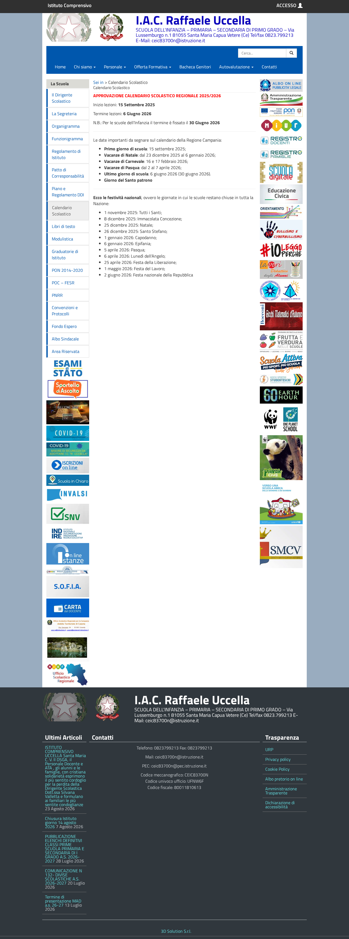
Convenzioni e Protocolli (65, 310)
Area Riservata (65, 351)
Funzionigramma (67, 138)
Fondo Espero (64, 326)
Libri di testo (63, 226)
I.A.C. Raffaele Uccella (193, 20)
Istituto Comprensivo (70, 5)
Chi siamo (83, 66)
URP (269, 749)
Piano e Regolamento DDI (68, 191)
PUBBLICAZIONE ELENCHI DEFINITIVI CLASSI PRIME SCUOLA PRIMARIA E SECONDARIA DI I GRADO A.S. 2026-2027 (64, 848)
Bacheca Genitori (195, 66)
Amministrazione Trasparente (281, 790)
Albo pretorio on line (284, 779)
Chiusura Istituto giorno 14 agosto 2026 (60, 822)
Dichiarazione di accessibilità (280, 804)
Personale (113, 66)
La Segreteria (64, 113)
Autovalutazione (235, 66)
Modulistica (62, 239)
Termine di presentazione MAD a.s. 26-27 (63, 901)
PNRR (57, 295)
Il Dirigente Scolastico (62, 98)
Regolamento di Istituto (66, 154)
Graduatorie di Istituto (65, 254)
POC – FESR (63, 282)
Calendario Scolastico (62, 210)
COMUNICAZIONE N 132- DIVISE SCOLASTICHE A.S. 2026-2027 (63, 876)
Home (60, 66)
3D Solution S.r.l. (176, 931)
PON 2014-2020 (67, 270)
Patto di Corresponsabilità (68, 172)
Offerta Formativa (151, 66)
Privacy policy (278, 759)
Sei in (98, 82)
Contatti (269, 66)
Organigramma (66, 126)
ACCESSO (286, 5)
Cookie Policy (277, 769)
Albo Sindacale (65, 339)
